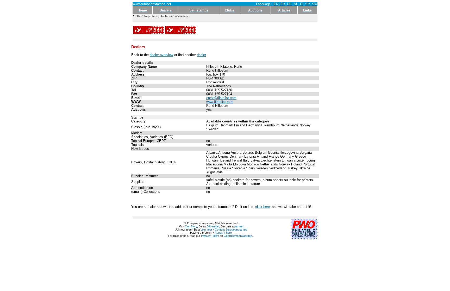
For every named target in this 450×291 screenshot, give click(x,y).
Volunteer (206, 229)
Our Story (191, 226)
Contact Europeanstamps (231, 229)
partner (238, 226)
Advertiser (213, 226)
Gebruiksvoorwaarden (238, 235)
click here (262, 207)
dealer (201, 55)
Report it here (223, 232)
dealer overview (161, 55)
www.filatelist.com (219, 102)
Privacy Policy (210, 235)
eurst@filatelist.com (221, 98)
